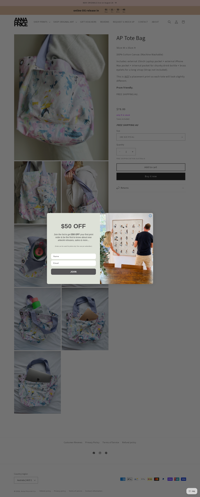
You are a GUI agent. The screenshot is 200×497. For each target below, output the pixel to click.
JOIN (73, 271)
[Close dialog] (150, 215)
